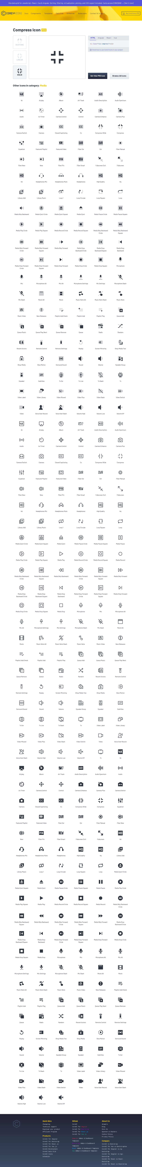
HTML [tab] (93, 38)
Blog (103, 1127)
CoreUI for (79, 1127)
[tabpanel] (108, 46)
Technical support (50, 1127)
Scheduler (71, 13)
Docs (26, 13)
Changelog (46, 1124)
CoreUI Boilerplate (50, 1149)
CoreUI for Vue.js (50, 1146)
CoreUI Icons (48, 1154)
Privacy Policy (108, 1137)
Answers (105, 1124)
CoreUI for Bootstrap (51, 1141)
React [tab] (109, 38)
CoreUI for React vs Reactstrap (114, 1164)
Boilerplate (82, 13)
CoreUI (74, 1124)
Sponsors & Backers (109, 1132)
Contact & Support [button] (97, 13)
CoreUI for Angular (50, 1139)
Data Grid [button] (59, 13)
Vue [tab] (115, 38)
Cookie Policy (107, 1134)
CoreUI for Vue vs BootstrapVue (114, 1146)
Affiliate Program (50, 1132)
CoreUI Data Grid (49, 1151)
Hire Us (105, 1129)
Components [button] (36, 13)
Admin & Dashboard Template (85, 1148)
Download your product (51, 1129)
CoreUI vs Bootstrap (110, 1144)
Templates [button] (48, 13)
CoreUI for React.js (50, 1144)
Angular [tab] (101, 38)
